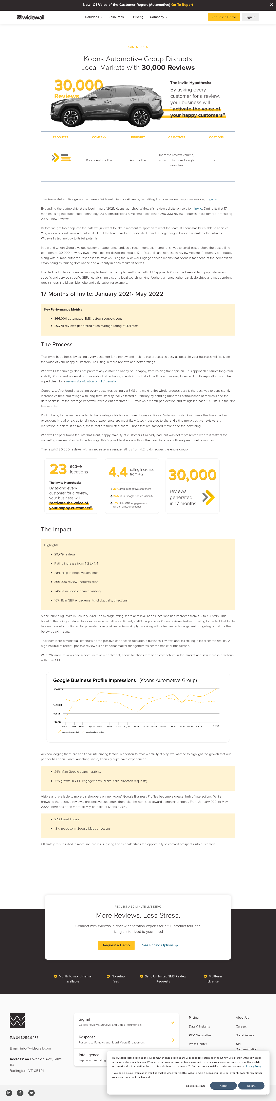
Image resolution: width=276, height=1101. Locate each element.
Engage (211, 199)
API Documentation (247, 1046)
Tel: (24, 1037)
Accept (223, 1085)
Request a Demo (224, 17)
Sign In (250, 17)
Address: (36, 1064)
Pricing (138, 17)
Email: (30, 1048)
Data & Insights (199, 1026)
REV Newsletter (200, 1035)
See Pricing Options (158, 945)
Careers (241, 1026)
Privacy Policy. (254, 1066)
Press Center (198, 1044)
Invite (198, 208)
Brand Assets (245, 1035)
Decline (251, 1085)
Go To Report (182, 4)
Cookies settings (195, 1085)
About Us (242, 1017)
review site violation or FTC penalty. (92, 381)
